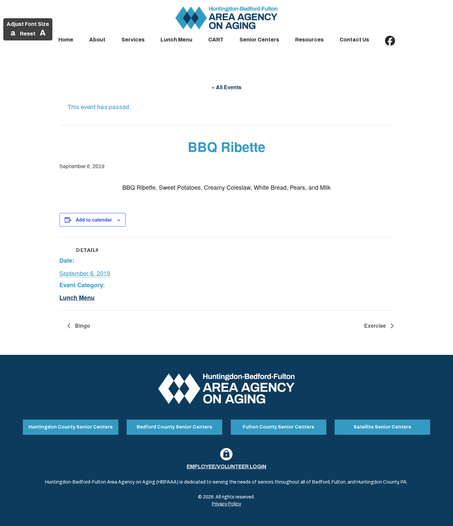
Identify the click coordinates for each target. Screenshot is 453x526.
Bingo (82, 325)
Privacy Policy (226, 503)
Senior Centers (259, 39)
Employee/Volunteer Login (226, 466)
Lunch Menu (176, 39)
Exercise (375, 325)
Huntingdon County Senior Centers (71, 427)
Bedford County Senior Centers (174, 427)
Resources (309, 39)
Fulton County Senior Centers (278, 427)
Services (133, 39)
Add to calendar (94, 219)
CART (216, 39)
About (97, 39)
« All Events (226, 87)
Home (65, 39)
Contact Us (354, 39)
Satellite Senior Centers (382, 427)
